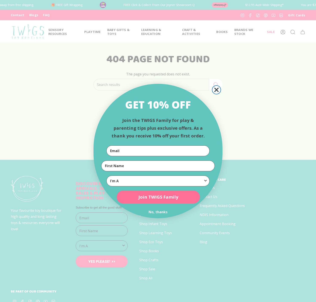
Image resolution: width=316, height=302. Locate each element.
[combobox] (156, 181)
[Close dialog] (216, 90)
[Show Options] (205, 181)
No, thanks (158, 212)
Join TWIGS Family (158, 197)
